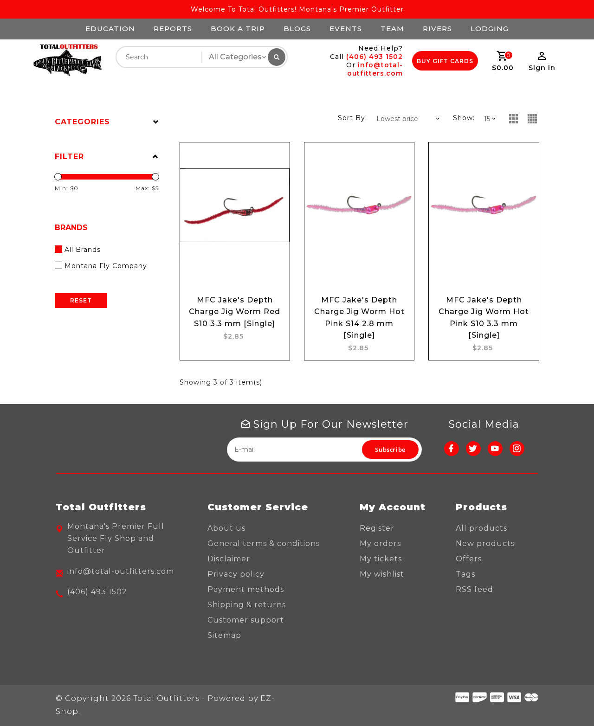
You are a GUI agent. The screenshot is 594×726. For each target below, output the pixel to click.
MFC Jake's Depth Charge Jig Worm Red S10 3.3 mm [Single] (234, 312)
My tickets (381, 558)
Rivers (437, 28)
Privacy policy (236, 574)
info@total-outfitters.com (375, 69)
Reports (173, 28)
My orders (380, 543)
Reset (81, 300)
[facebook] (451, 448)
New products (485, 543)
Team (392, 28)
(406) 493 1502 (374, 56)
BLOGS (297, 28)
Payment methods (245, 589)
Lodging (490, 28)
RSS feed (474, 589)
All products (481, 528)
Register (377, 528)
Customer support (245, 620)
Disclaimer (228, 558)
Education (110, 28)
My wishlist (382, 574)
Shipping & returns (246, 604)
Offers (469, 558)
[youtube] (495, 448)
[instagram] (517, 448)
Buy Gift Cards (445, 61)
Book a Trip (238, 28)
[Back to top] (566, 698)
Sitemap (224, 635)
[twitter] (473, 448)
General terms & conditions (263, 543)
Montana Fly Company (106, 266)
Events (345, 28)
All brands (83, 249)
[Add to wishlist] (274, 158)
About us (226, 528)
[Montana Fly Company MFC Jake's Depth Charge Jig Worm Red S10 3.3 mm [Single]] (235, 205)
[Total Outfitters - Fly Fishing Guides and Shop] (67, 60)
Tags (465, 574)
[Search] (276, 57)
